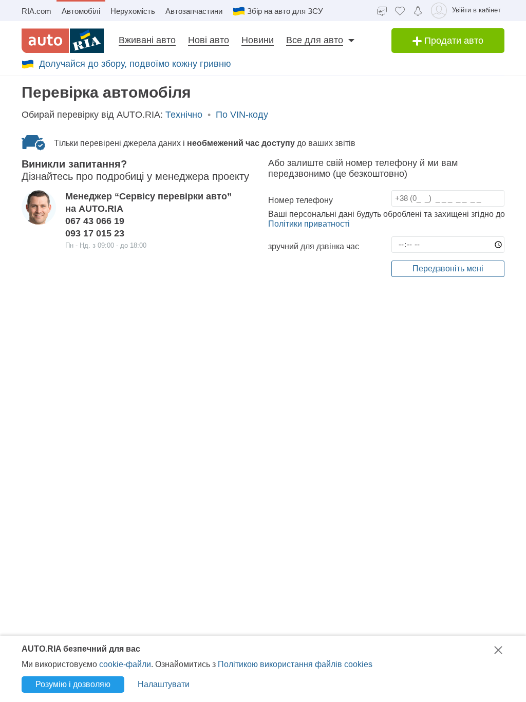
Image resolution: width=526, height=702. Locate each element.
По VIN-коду (242, 114)
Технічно (183, 114)
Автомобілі (81, 11)
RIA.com (36, 11)
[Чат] (382, 10)
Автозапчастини (193, 11)
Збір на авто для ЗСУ (285, 11)
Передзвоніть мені (447, 268)
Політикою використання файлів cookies (295, 664)
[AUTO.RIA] (63, 40)
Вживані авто (147, 40)
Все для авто (314, 40)
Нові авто (208, 40)
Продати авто (452, 40)
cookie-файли (125, 664)
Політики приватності (309, 223)
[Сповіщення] (418, 10)
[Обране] (400, 10)
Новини (257, 40)
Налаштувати (164, 684)
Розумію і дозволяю (72, 684)
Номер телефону (300, 200)
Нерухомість (132, 11)
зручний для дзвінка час (313, 246)
